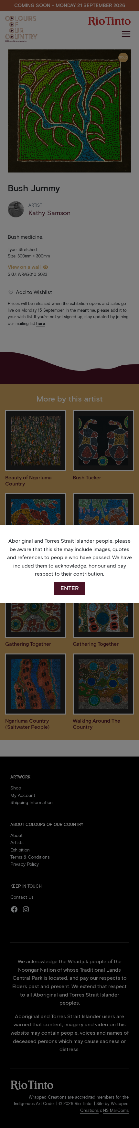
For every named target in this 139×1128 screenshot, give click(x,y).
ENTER (69, 588)
